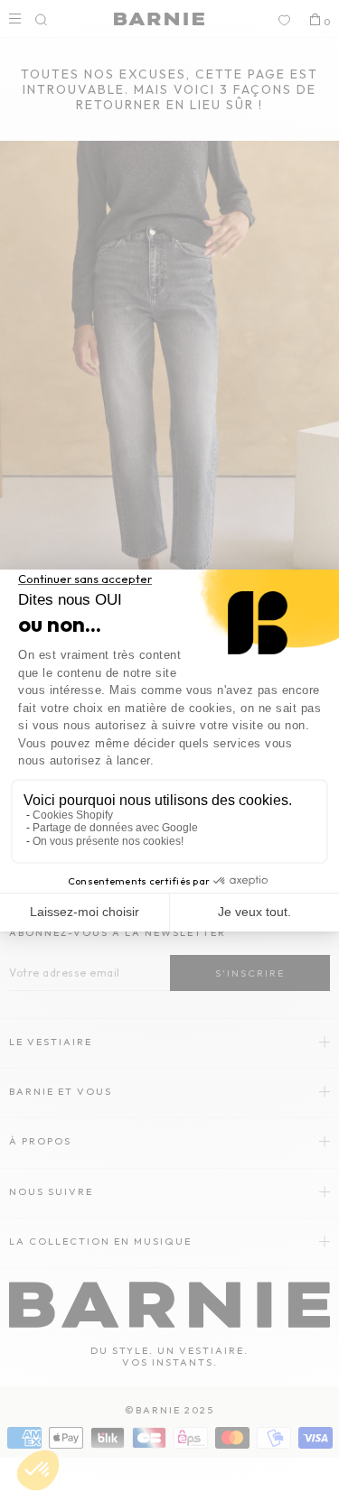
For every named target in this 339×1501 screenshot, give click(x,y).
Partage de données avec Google (115, 827)
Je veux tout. (254, 911)
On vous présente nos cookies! (108, 841)
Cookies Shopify (73, 815)
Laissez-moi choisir (84, 911)
